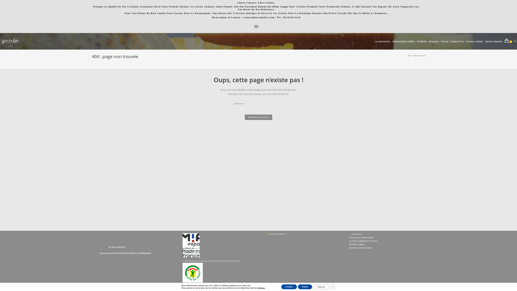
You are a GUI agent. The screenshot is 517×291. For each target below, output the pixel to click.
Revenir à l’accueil (258, 117)
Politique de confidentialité (361, 237)
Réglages (321, 286)
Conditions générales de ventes (363, 241)
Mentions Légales (357, 244)
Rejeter (305, 286)
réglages (261, 288)
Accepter (289, 286)
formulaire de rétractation (361, 248)
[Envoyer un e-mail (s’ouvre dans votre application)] (256, 27)
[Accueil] (409, 55)
